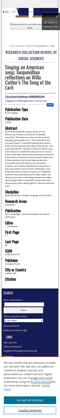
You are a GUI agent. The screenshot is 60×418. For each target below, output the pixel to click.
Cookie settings (41, 382)
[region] (30, 387)
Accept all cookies (30, 400)
